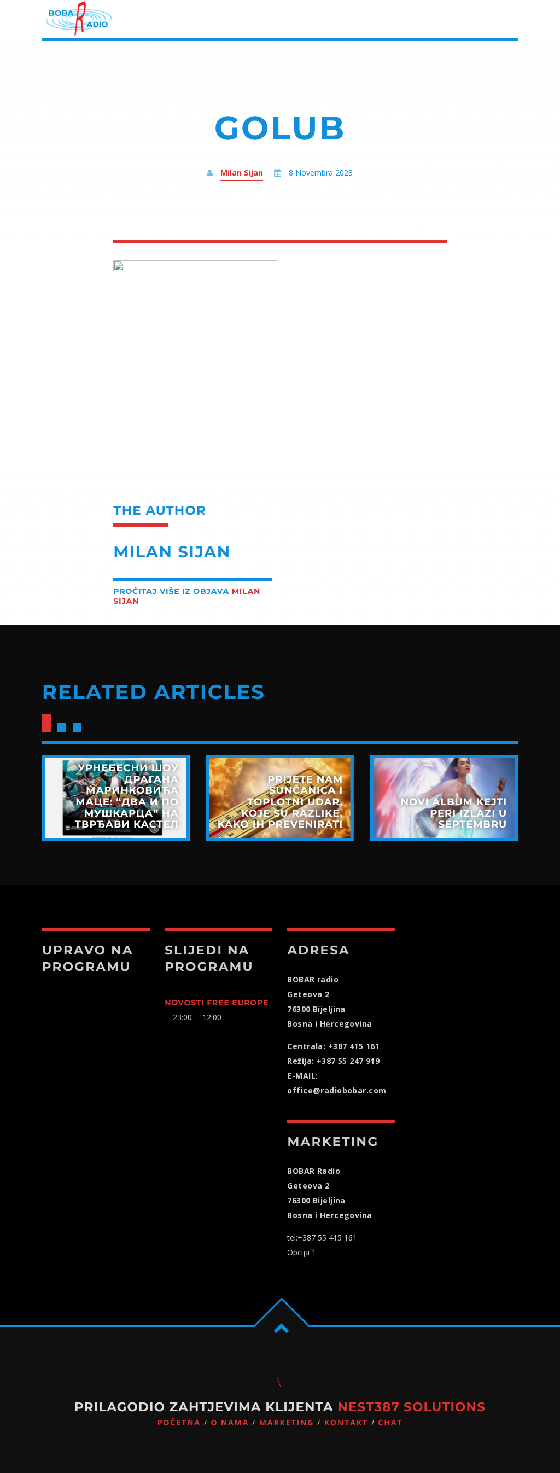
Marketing (286, 1423)
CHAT (390, 1423)
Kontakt (346, 1423)
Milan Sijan (241, 172)
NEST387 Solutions (411, 1406)
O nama (230, 1423)
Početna (179, 1423)
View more (116, 798)
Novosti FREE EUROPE (217, 1003)
